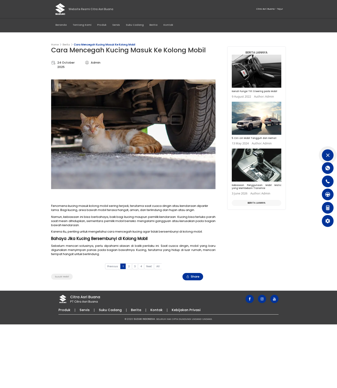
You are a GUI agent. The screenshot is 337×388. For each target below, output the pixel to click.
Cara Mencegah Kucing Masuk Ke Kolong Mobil (104, 44)
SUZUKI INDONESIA (144, 319)
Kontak (168, 25)
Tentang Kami (82, 25)
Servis (116, 25)
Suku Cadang (135, 25)
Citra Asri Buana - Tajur (269, 8)
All (158, 266)
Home (55, 44)
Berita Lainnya (256, 202)
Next (149, 266)
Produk (101, 25)
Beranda (61, 25)
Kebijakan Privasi (186, 310)
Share (195, 276)
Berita (153, 25)
